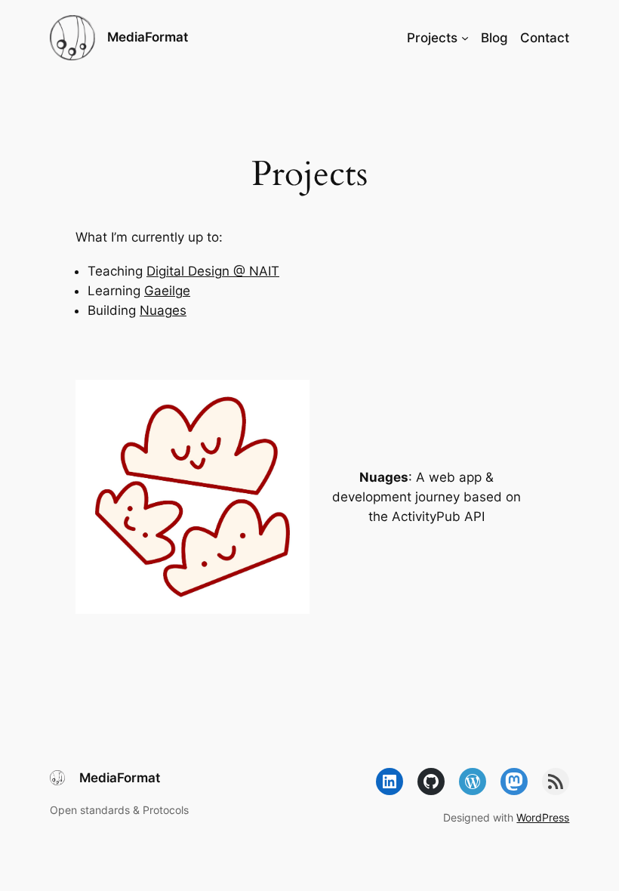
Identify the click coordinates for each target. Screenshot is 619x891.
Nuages (163, 310)
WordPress (542, 817)
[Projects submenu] (465, 38)
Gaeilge (167, 290)
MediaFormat (147, 37)
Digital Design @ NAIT (212, 271)
